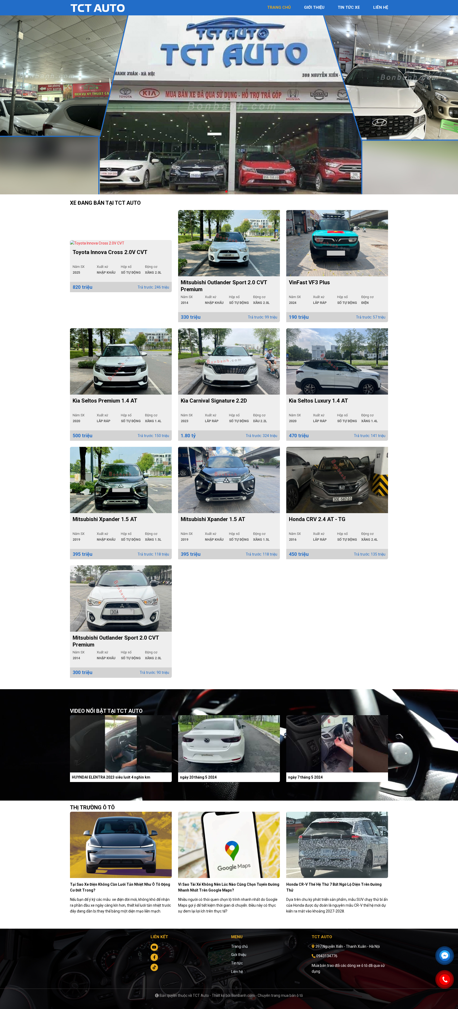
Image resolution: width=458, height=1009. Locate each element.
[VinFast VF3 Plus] (337, 243)
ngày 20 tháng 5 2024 (198, 777)
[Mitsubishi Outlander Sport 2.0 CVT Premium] (229, 243)
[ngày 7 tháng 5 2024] (337, 743)
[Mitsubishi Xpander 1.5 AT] (121, 480)
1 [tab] (226, 191)
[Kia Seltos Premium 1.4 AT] (121, 361)
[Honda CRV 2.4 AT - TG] (337, 480)
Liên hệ (237, 971)
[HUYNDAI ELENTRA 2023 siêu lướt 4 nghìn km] (121, 743)
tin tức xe (349, 7)
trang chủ (279, 7)
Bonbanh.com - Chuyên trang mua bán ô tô (267, 995)
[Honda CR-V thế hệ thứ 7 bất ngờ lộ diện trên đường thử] (337, 844)
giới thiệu (314, 7)
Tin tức (237, 963)
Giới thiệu (238, 955)
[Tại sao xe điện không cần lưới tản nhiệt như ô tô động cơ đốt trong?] (121, 844)
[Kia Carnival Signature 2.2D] (229, 361)
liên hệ (380, 7)
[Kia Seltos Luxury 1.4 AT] (337, 361)
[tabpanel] (229, 107)
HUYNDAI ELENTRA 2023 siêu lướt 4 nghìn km (111, 777)
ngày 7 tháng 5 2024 (305, 777)
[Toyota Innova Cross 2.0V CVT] (121, 243)
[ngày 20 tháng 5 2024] (229, 743)
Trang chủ (239, 946)
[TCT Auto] (99, 7)
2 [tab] (231, 191)
